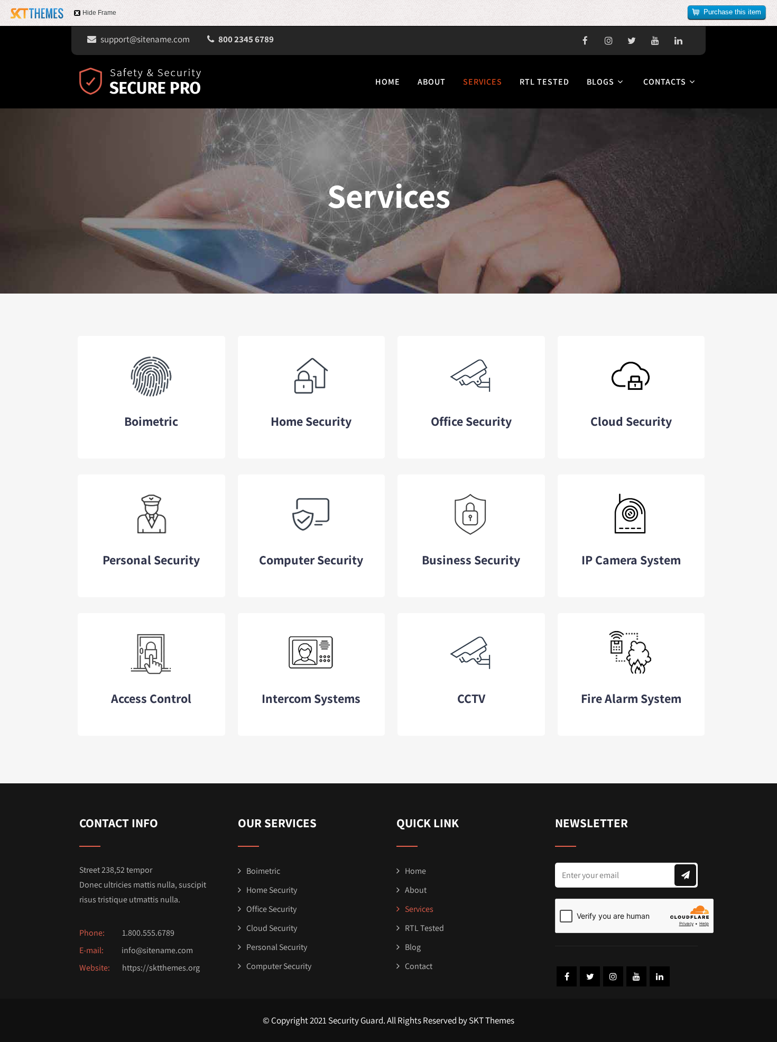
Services (482, 81)
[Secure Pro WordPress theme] (140, 81)
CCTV (471, 698)
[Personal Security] (151, 535)
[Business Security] (471, 535)
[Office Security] (471, 396)
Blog (413, 947)
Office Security (471, 421)
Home (387, 81)
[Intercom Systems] (311, 673)
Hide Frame (99, 12)
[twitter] (632, 41)
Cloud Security (631, 421)
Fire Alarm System (631, 698)
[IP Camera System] (631, 535)
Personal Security (151, 559)
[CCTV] (471, 673)
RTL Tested (544, 81)
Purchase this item (732, 12)
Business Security (471, 559)
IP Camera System (631, 559)
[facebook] (585, 41)
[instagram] (608, 41)
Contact (418, 966)
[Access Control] (151, 673)
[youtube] (655, 41)
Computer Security (311, 559)
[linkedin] (678, 41)
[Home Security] (311, 396)
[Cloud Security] (631, 396)
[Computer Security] (311, 535)
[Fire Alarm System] (631, 673)
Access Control (151, 698)
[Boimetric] (151, 396)
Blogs (600, 81)
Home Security (311, 421)
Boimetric (151, 421)
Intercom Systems (311, 698)
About (432, 81)
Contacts (664, 81)
